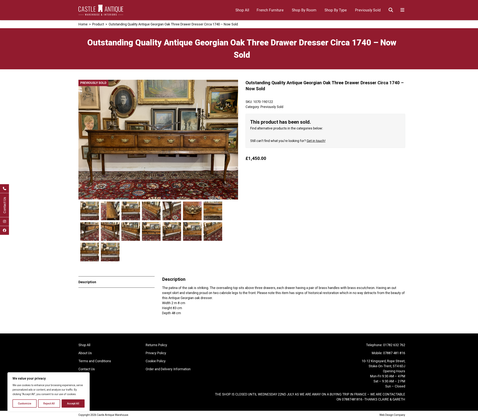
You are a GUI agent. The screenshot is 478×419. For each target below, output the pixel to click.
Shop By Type (336, 10)
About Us (85, 353)
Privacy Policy (156, 353)
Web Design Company (392, 414)
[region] (48, 392)
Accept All (73, 403)
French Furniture (270, 10)
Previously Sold (368, 10)
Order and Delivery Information (168, 369)
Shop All (242, 10)
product (98, 24)
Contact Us (5, 205)
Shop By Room (304, 10)
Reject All (49, 403)
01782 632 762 (394, 345)
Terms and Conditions (94, 361)
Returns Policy (156, 345)
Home (83, 24)
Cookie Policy (156, 361)
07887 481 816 (394, 353)
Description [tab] (87, 282)
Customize (24, 403)
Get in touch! (316, 141)
